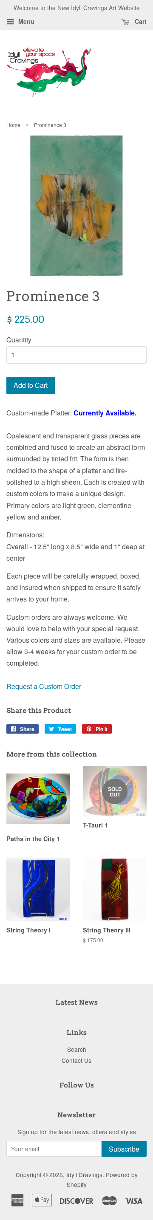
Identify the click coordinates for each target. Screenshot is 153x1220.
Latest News (77, 1002)
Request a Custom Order (43, 686)
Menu (25, 21)
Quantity (18, 340)
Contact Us (76, 1060)
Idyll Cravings (84, 1174)
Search (76, 1049)
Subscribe (124, 1149)
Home (13, 124)
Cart (140, 21)
